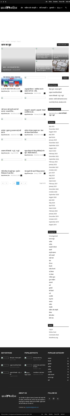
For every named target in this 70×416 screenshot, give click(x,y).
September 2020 (54, 194)
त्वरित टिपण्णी (52, 269)
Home (2, 41)
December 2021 (54, 167)
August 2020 (52, 197)
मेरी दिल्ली (51, 290)
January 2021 (53, 186)
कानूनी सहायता (52, 252)
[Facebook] (1, 2)
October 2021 (53, 170)
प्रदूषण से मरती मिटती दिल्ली (55, 92)
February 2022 (53, 162)
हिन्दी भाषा (51, 318)
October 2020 (53, 192)
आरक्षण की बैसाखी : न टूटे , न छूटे (10, 151)
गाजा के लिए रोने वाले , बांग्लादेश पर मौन (57, 102)
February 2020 (53, 211)
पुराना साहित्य (52, 280)
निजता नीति (56, 414)
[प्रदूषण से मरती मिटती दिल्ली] (5, 366)
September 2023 (54, 145)
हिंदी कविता (51, 315)
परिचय (46, 414)
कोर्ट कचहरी (52, 255)
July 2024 (51, 134)
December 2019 (54, 216)
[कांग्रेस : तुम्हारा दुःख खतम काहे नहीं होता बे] (11, 123)
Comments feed (54, 335)
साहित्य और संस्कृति (53, 310)
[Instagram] (3, 2)
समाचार (7, 41)
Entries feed (52, 332)
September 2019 (54, 222)
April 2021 (52, 178)
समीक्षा (50, 304)
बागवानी (50, 282)
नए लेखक (51, 274)
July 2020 (51, 200)
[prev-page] (2, 183)
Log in (51, 329)
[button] (66, 8)
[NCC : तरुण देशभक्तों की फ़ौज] (18, 62)
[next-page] (25, 183)
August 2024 (52, 132)
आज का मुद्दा (13, 41)
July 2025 (51, 126)
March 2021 (52, 181)
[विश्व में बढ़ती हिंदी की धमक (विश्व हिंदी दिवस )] (60, 53)
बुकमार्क (50, 288)
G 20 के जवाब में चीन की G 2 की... (11, 89)
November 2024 (54, 129)
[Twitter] (5, 2)
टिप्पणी (50, 266)
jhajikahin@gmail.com (32, 407)
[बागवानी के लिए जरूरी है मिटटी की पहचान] (28, 366)
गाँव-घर (50, 263)
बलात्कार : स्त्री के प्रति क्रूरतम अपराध (58, 99)
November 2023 (54, 143)
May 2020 (52, 203)
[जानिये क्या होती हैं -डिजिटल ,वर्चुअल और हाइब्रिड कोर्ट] (60, 66)
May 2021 (52, 175)
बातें (50, 285)
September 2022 (54, 159)
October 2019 (53, 219)
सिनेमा (50, 312)
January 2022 (53, 164)
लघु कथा (51, 299)
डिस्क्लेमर (51, 414)
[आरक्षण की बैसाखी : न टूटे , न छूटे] (11, 143)
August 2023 (52, 148)
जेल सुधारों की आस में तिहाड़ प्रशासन (35, 171)
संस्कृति (50, 307)
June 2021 (52, 173)
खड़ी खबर (51, 258)
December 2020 (54, 189)
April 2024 (52, 137)
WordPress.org (53, 337)
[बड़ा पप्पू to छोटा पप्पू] (28, 359)
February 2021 (53, 183)
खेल (50, 260)
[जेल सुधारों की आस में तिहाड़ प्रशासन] (35, 164)
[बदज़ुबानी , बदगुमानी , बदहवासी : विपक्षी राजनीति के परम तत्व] (35, 102)
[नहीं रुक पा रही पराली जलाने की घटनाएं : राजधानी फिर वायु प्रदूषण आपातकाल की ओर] (11, 102)
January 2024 (53, 140)
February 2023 (53, 153)
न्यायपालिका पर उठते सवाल (38, 372)
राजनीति (51, 296)
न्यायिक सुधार (52, 277)
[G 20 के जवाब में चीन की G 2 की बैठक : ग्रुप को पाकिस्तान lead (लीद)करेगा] (11, 82)
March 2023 (52, 151)
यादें (50, 293)
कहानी (50, 250)
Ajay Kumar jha (7, 70)
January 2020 (53, 214)
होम (42, 414)
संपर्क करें (62, 414)
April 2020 (52, 205)
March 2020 (52, 208)
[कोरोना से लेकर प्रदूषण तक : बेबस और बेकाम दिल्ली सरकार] (35, 123)
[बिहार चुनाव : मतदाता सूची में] (5, 359)
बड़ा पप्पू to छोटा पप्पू (37, 357)
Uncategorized (53, 236)
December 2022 (54, 156)
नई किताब (51, 271)
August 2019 (52, 224)
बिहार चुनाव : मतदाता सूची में (55, 89)
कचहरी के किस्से (53, 247)
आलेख (50, 241)
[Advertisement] (35, 25)
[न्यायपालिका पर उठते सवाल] (28, 374)
